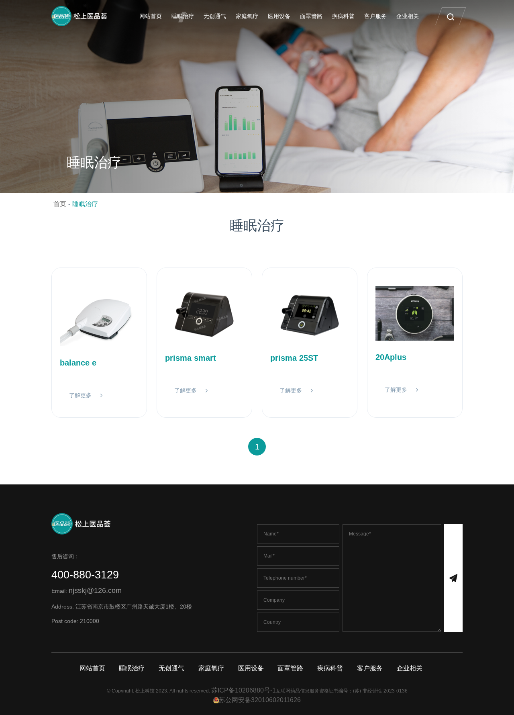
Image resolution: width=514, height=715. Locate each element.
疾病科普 (343, 16)
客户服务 (375, 16)
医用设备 (279, 16)
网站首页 (150, 16)
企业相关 (407, 16)
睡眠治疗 (182, 16)
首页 (59, 203)
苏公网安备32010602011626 (260, 700)
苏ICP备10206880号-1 (243, 690)
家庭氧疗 (247, 16)
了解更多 (80, 395)
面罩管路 (311, 16)
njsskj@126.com (95, 590)
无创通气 (215, 16)
